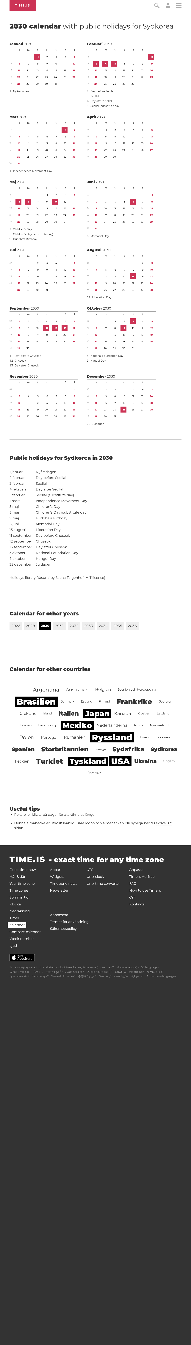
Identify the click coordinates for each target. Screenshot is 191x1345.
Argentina (46, 689)
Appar (55, 870)
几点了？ (38, 972)
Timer (14, 918)
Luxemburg (47, 725)
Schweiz (143, 737)
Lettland (163, 713)
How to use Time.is (145, 890)
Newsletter (59, 890)
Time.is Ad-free (142, 877)
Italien (68, 713)
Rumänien (74, 737)
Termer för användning (69, 922)
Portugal (49, 737)
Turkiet (49, 761)
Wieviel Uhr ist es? (63, 976)
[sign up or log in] (168, 7)
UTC (90, 870)
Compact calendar (25, 932)
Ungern (169, 761)
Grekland (28, 713)
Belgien (103, 689)
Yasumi (43, 578)
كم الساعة (120, 972)
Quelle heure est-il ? (99, 972)
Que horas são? (19, 976)
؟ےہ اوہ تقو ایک (139, 976)
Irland (47, 713)
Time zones (19, 890)
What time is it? (20, 972)
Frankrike (134, 701)
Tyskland (88, 761)
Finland (104, 701)
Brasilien (36, 702)
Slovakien (163, 737)
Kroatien (144, 713)
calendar (91, 26)
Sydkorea (158, 26)
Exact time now (23, 870)
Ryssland (112, 737)
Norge (138, 725)
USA (120, 761)
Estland (86, 701)
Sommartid (19, 897)
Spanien (23, 749)
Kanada (122, 713)
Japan (97, 713)
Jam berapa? (40, 976)
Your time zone (22, 884)
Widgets (57, 877)
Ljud (13, 946)
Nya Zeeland (159, 725)
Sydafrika (128, 749)
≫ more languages (163, 976)
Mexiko (77, 725)
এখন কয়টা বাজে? (136, 972)
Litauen (26, 725)
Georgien (165, 701)
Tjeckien (22, 761)
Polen (27, 737)
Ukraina (145, 761)
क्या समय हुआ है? (54, 972)
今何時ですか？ (87, 976)
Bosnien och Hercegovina (137, 689)
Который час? (155, 972)
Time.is (22, 5)
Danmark (67, 701)
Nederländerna (112, 725)
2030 (28, 44)
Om (132, 897)
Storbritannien (64, 749)
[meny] (178, 6)
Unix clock (95, 877)
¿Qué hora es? (74, 972)
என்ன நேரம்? (121, 976)
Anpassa (136, 870)
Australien (77, 689)
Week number (22, 939)
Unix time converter (103, 884)
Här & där (17, 877)
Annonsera (59, 915)
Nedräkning (20, 911)
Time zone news (63, 884)
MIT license (94, 578)
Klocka (15, 904)
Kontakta (137, 904)
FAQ (132, 884)
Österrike (94, 773)
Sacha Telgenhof (69, 578)
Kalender (17, 925)
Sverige (100, 749)
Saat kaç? (105, 976)
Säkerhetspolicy (63, 929)
